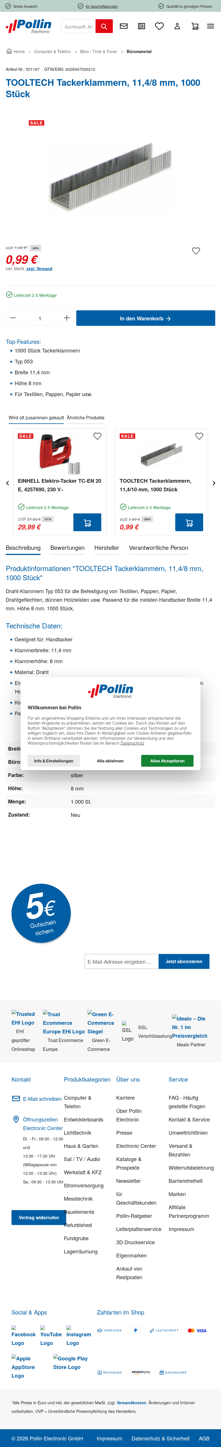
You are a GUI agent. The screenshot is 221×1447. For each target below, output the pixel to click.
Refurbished (78, 1224)
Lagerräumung (81, 1251)
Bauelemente (79, 1211)
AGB (204, 1438)
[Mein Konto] (177, 26)
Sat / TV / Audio (82, 1158)
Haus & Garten (81, 1145)
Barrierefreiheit (186, 1180)
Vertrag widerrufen (39, 1217)
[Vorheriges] (7, 482)
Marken (177, 1193)
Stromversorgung (84, 1185)
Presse (124, 1132)
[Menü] (212, 26)
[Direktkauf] (141, 26)
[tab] (23, 548)
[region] (110, 177)
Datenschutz (121, 974)
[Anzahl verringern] (13, 318)
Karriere (125, 1097)
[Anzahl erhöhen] (67, 318)
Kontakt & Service (189, 1119)
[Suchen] (104, 26)
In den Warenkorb (142, 318)
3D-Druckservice (135, 1242)
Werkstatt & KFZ (83, 1172)
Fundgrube (76, 1238)
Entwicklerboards (83, 1119)
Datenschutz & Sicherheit (161, 1438)
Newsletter (128, 1180)
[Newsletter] (124, 26)
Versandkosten (131, 1402)
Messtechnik (78, 1198)
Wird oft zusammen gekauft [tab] (36, 417)
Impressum (181, 1228)
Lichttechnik (77, 1132)
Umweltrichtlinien (188, 1132)
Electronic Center (136, 1145)
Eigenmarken (131, 1255)
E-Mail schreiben (42, 1098)
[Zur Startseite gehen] (28, 25)
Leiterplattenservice (138, 1228)
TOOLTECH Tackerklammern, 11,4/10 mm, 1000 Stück (155, 485)
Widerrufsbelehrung (191, 1167)
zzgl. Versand (39, 268)
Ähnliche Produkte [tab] (85, 417)
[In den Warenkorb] (87, 522)
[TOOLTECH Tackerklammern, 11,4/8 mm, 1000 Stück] (110, 177)
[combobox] (78, 26)
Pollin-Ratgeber (134, 1215)
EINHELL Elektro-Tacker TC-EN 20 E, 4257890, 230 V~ (59, 485)
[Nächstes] (213, 482)
